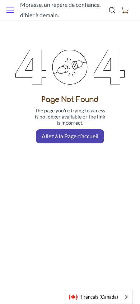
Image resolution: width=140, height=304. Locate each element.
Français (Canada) (99, 297)
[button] (125, 10)
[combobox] (99, 297)
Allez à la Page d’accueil (70, 136)
